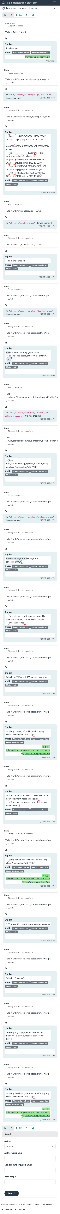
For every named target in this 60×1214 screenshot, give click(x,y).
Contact (37, 1204)
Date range (10, 1176)
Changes (33, 8)
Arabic (23, 8)
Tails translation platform (22, 3)
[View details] (6, 39)
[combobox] (28, 1146)
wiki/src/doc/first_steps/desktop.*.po (31, 295)
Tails (7, 32)
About (29, 1204)
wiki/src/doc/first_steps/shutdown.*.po (32, 501)
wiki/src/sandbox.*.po (23, 210)
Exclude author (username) (18, 1164)
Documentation (49, 1204)
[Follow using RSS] (55, 8)
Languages (11, 8)
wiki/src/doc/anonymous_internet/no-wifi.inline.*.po (33, 397)
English (8, 44)
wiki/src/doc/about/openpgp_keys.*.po (31, 79)
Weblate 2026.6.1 (18, 1204)
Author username (13, 1152)
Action (7, 1140)
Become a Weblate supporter (13, 1209)
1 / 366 (19, 14)
